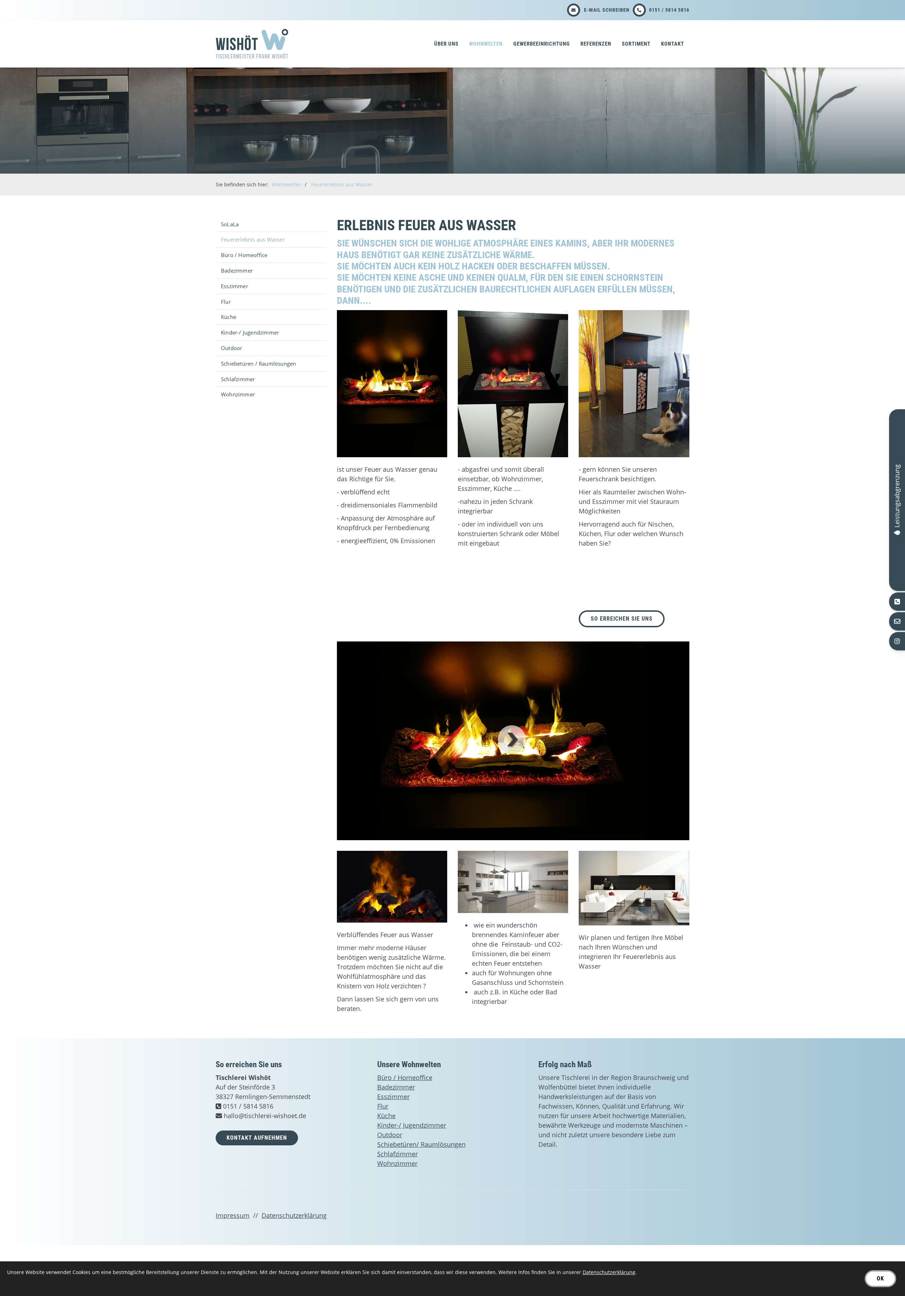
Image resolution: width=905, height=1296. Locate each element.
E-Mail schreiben (607, 10)
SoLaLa (230, 224)
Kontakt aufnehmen (257, 1137)
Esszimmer (234, 286)
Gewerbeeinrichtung (541, 44)
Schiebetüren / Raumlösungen (258, 363)
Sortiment (636, 44)
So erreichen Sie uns (622, 618)
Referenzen (595, 44)
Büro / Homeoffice (244, 254)
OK (880, 1278)
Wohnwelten (486, 44)
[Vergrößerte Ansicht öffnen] (392, 384)
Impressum (233, 1215)
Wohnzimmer (238, 394)
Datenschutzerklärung (294, 1215)
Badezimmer (237, 270)
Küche (228, 316)
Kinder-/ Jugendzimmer (250, 332)
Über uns (446, 44)
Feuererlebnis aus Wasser (342, 184)
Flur (226, 301)
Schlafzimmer (238, 379)
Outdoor (231, 347)
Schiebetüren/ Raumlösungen (421, 1144)
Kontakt (672, 44)
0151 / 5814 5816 (669, 10)
